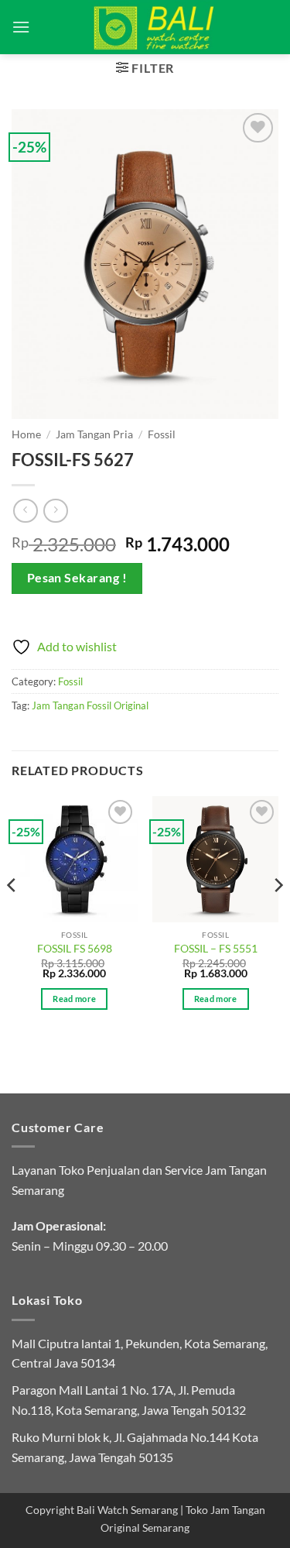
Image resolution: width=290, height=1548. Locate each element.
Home (26, 434)
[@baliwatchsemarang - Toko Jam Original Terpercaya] (154, 27)
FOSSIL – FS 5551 (216, 948)
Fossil (162, 434)
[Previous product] (55, 511)
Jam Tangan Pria (94, 434)
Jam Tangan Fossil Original (90, 705)
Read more (74, 999)
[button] (21, 27)
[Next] (277, 916)
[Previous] (12, 916)
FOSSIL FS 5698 (74, 948)
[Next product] (25, 511)
